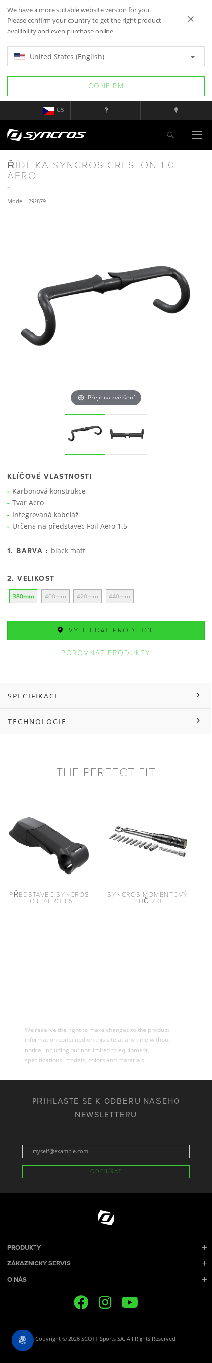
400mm (55, 596)
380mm (23, 596)
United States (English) (66, 56)
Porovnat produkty (106, 653)
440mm (119, 596)
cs (60, 110)
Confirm (106, 86)
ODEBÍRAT (106, 1171)
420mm (87, 596)
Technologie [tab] (37, 721)
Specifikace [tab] (34, 695)
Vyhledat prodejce (110, 630)
